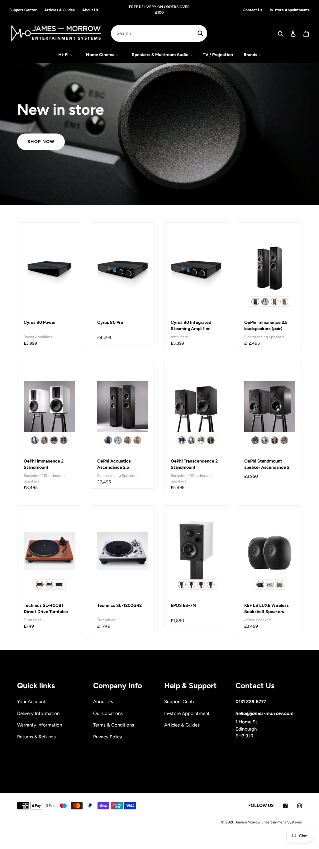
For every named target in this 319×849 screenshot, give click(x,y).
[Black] (59, 584)
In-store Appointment (187, 713)
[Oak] (284, 301)
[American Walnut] (211, 584)
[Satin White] (182, 584)
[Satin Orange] (201, 584)
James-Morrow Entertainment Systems (268, 822)
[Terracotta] (40, 584)
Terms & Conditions (113, 725)
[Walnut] (275, 301)
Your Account (31, 701)
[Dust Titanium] (279, 584)
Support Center (180, 701)
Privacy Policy (107, 737)
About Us (103, 701)
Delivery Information (38, 713)
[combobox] (159, 33)
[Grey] (49, 584)
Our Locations (108, 713)
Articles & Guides (182, 725)
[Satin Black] (191, 584)
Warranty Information (39, 725)
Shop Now (41, 141)
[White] (265, 301)
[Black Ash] (255, 301)
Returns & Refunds (36, 737)
